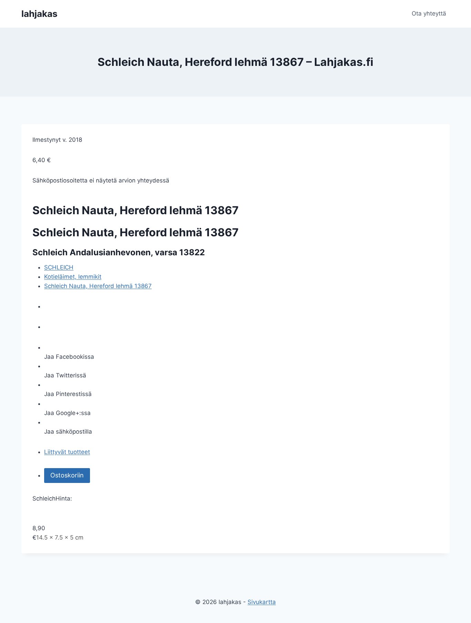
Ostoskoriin (67, 475)
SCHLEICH (58, 267)
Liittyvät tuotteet (67, 451)
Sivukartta (262, 602)
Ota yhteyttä (429, 13)
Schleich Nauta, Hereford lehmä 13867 (98, 286)
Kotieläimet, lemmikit (72, 276)
